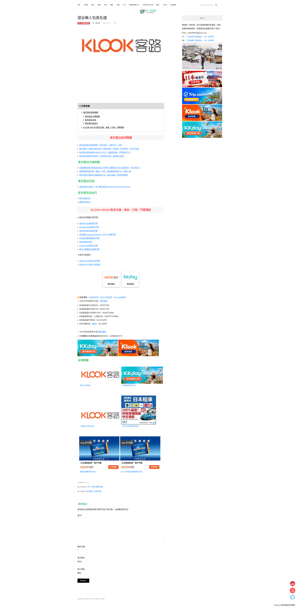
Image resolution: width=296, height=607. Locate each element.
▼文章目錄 (84, 106)
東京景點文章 (84, 198)
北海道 (86, 5)
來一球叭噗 (96, 23)
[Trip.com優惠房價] (202, 96)
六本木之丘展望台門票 (88, 246)
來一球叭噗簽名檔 (84, 23)
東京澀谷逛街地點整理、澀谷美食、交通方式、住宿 (100, 145)
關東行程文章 (84, 202)
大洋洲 (165, 5)
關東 (99, 5)
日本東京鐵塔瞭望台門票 (89, 238)
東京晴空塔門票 (85, 242)
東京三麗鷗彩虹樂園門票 (89, 249)
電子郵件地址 (81, 560)
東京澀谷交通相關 (92, 116)
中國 (118, 5)
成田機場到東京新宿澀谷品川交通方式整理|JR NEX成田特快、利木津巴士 (109, 168)
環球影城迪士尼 (134, 5)
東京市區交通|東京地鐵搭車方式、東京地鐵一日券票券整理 (103, 175)
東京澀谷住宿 (90, 120)
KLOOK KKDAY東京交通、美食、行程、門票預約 (103, 127)
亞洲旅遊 (173, 5)
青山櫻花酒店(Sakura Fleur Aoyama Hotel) (112, 187)
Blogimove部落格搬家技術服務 (284, 605)
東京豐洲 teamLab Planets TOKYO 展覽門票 (97, 235)
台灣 (78, 5)
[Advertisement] (120, 85)
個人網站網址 (81, 571)
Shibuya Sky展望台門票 (89, 227)
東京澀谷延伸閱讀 (90, 112)
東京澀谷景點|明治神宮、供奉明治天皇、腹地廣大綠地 (101, 156)
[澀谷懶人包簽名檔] (120, 45)
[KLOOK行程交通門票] (138, 347)
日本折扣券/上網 (148, 5)
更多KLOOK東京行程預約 (89, 261)
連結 (94, 324)
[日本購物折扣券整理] (202, 79)
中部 (105, 5)
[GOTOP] (292, 596)
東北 (92, 5)
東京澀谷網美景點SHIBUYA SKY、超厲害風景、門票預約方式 (104, 152)
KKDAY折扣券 (106, 297)
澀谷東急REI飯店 (86, 187)
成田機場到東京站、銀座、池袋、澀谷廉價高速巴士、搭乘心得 (105, 171)
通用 (157, 5)
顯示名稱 (81, 548)
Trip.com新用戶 (120, 297)
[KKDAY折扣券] (97, 347)
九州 (124, 5)
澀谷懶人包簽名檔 (93, 491)
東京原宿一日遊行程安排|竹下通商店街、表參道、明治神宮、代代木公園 (109, 149)
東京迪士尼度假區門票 (88, 223)
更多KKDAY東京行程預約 (89, 265)
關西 (111, 5)
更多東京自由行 (91, 123)
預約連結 (111, 284)
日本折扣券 (93, 297)
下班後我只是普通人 (194, 37)
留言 (79, 515)
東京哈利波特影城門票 (88, 231)
